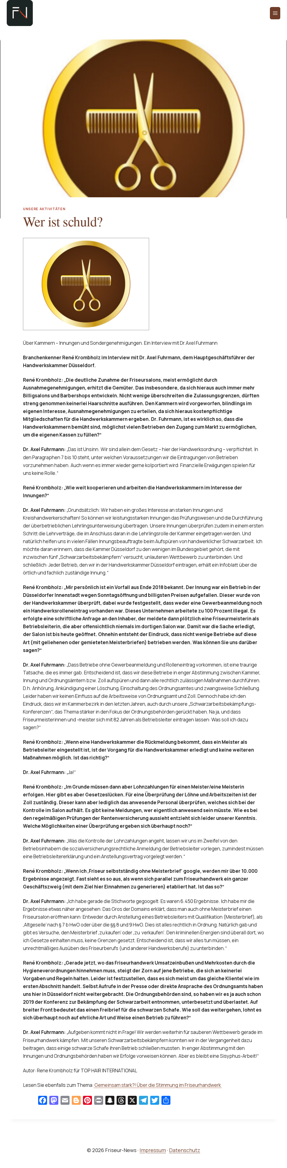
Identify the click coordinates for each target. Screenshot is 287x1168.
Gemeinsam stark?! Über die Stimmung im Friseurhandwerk (158, 1085)
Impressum (153, 1150)
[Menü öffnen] (275, 13)
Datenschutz (184, 1150)
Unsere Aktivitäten (44, 209)
